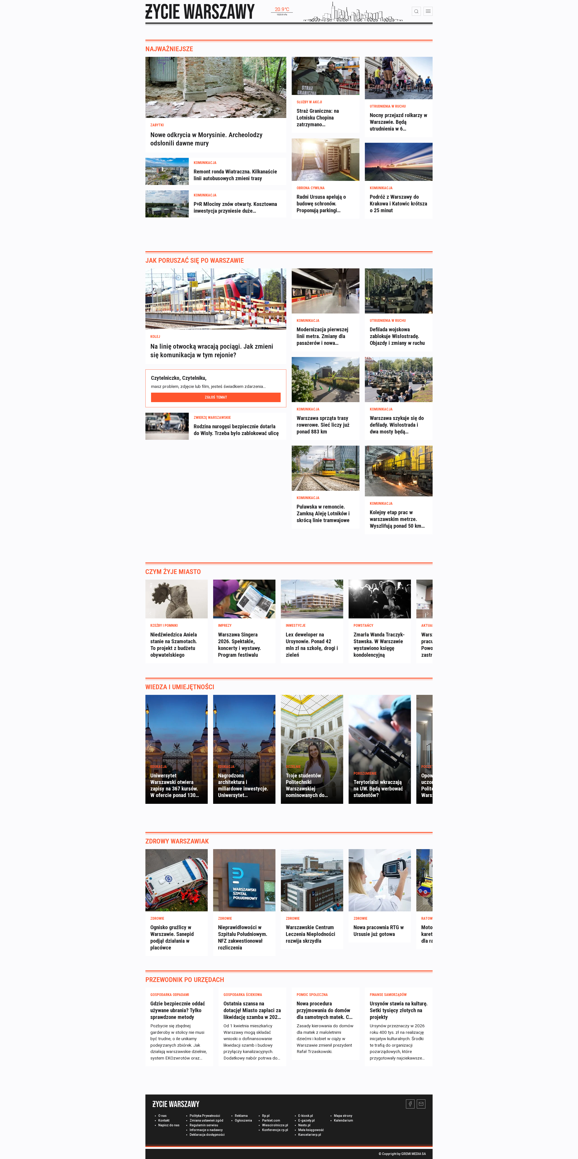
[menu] (428, 11)
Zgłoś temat (216, 397)
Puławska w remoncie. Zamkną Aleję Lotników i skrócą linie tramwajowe (323, 513)
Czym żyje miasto (173, 572)
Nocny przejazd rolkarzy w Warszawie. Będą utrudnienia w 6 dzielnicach (398, 122)
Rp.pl (266, 1116)
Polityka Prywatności (205, 1116)
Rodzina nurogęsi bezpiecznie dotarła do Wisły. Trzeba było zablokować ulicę (236, 429)
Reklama (241, 1116)
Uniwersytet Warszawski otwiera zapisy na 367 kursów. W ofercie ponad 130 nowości (174, 788)
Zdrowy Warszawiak (177, 841)
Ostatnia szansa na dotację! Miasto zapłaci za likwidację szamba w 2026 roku (252, 1010)
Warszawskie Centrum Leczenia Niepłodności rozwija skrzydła (310, 934)
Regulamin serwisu (204, 1125)
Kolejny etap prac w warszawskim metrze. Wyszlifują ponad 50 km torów (395, 519)
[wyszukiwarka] (416, 11)
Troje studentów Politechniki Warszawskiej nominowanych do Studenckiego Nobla (307, 788)
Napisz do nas (168, 1125)
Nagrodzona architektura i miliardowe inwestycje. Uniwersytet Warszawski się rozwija (243, 788)
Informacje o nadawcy (206, 1130)
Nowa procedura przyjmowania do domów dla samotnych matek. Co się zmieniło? (324, 1010)
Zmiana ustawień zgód (206, 1120)
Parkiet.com (271, 1120)
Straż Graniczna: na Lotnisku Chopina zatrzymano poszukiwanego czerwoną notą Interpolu (324, 118)
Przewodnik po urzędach (184, 980)
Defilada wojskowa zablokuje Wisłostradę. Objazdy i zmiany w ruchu (397, 336)
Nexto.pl (304, 1125)
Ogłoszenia (243, 1120)
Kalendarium (343, 1120)
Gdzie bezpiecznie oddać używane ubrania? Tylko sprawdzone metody (177, 1010)
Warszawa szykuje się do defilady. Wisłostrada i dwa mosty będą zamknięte (397, 425)
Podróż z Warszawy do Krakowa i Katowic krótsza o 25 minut (398, 204)
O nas (162, 1116)
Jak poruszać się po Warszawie (194, 260)
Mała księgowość (311, 1130)
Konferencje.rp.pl (275, 1130)
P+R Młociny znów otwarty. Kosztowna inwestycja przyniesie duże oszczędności (235, 207)
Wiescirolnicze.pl (275, 1125)
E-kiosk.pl (305, 1116)
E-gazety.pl (306, 1120)
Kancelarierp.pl (309, 1134)
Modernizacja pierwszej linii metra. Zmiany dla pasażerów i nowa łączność (322, 336)
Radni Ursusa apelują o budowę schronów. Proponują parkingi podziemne (321, 204)
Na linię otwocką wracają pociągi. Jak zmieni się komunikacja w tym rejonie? (211, 350)
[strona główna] (200, 11)
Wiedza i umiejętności (179, 687)
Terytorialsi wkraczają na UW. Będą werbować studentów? (378, 789)
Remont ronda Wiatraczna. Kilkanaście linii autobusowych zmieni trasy (235, 175)
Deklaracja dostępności (207, 1134)
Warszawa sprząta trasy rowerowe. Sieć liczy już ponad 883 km (323, 425)
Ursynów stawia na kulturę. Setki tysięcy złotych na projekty (399, 1010)
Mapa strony (343, 1116)
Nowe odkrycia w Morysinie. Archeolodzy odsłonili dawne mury (206, 139)
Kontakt (163, 1120)
